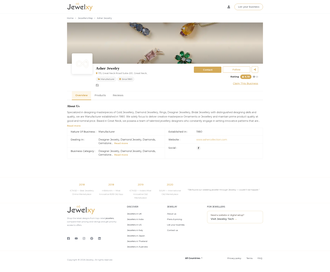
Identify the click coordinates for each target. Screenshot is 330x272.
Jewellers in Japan (136, 236)
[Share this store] (255, 69)
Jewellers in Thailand (137, 241)
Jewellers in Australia (137, 247)
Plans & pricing (174, 219)
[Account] (228, 7)
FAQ (260, 258)
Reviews (118, 95)
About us (171, 214)
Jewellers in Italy (135, 230)
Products (100, 95)
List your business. (176, 225)
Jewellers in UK (134, 214)
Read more (74, 125)
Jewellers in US (134, 225)
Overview (81, 95)
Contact (207, 69)
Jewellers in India (135, 219)
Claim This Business (245, 83)
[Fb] (198, 148)
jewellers (109, 218)
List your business (248, 6)
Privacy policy (234, 258)
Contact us (172, 230)
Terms (249, 258)
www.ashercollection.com (211, 139)
